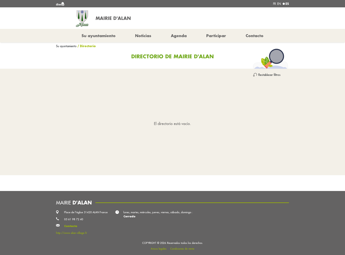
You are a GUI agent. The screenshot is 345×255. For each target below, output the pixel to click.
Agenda (179, 35)
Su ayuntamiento (66, 46)
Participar (216, 35)
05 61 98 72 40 (73, 219)
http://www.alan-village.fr (71, 233)
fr (274, 4)
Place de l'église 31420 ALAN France (86, 212)
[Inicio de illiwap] (103, 3)
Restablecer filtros (269, 75)
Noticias (143, 35)
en (279, 4)
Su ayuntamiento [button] (99, 35)
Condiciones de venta (182, 248)
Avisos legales (159, 248)
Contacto (254, 35)
